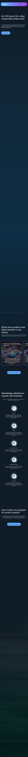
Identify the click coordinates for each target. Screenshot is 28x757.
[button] (17, 4)
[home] (4, 4)
